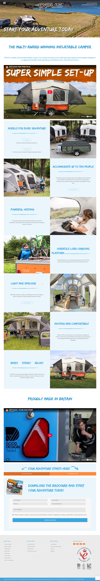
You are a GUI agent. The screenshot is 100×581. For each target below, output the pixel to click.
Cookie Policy (7, 558)
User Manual (53, 544)
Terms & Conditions (8, 560)
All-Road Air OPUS (73, 473)
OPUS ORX (30, 548)
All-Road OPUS (31, 544)
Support (52, 548)
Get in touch (7, 551)
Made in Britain (7, 546)
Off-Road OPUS (31, 546)
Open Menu (4, 2)
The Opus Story (7, 544)
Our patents (7, 553)
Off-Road (27, 149)
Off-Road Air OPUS (27, 473)
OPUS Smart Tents (32, 551)
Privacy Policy (7, 555)
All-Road (27, 140)
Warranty (53, 551)
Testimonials (7, 548)
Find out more (73, 189)
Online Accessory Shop (56, 546)
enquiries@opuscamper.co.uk (89, 4)
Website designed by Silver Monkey (43, 579)
